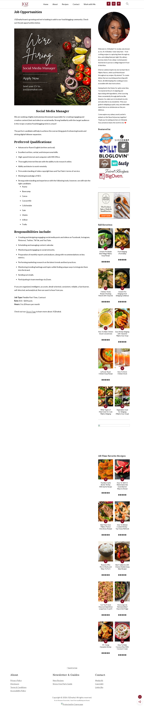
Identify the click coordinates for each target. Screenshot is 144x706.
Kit (102, 680)
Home (45, 4)
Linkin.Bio (99, 687)
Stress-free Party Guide (62, 684)
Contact (76, 4)
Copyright (99, 684)
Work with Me (90, 4)
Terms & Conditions (18, 687)
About (55, 4)
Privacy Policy (16, 680)
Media (97, 680)
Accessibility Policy (18, 691)
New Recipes (58, 680)
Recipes (65, 4)
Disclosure (14, 684)
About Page (31, 311)
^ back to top (72, 668)
